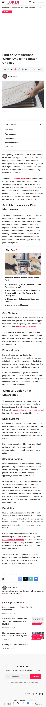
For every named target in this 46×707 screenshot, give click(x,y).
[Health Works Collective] (12, 2)
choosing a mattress (19, 178)
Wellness (7, 11)
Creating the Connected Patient (15, 645)
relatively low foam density (13, 539)
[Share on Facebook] (8, 69)
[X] (36, 693)
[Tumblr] (42, 693)
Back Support (10, 138)
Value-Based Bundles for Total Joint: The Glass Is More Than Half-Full (14, 621)
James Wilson (13, 76)
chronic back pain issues (25, 327)
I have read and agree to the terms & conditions (24, 682)
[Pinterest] (39, 693)
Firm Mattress (10, 134)
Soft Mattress (10, 130)
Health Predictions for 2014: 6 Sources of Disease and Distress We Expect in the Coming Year (23, 293)
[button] (4, 2)
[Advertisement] (23, 33)
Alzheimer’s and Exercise (17, 305)
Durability (9, 147)
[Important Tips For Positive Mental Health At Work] (23, 264)
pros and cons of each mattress (27, 410)
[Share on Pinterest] (15, 69)
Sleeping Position (12, 142)
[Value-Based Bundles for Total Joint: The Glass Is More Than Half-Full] (38, 621)
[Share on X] (11, 69)
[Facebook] (34, 693)
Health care (37, 635)
